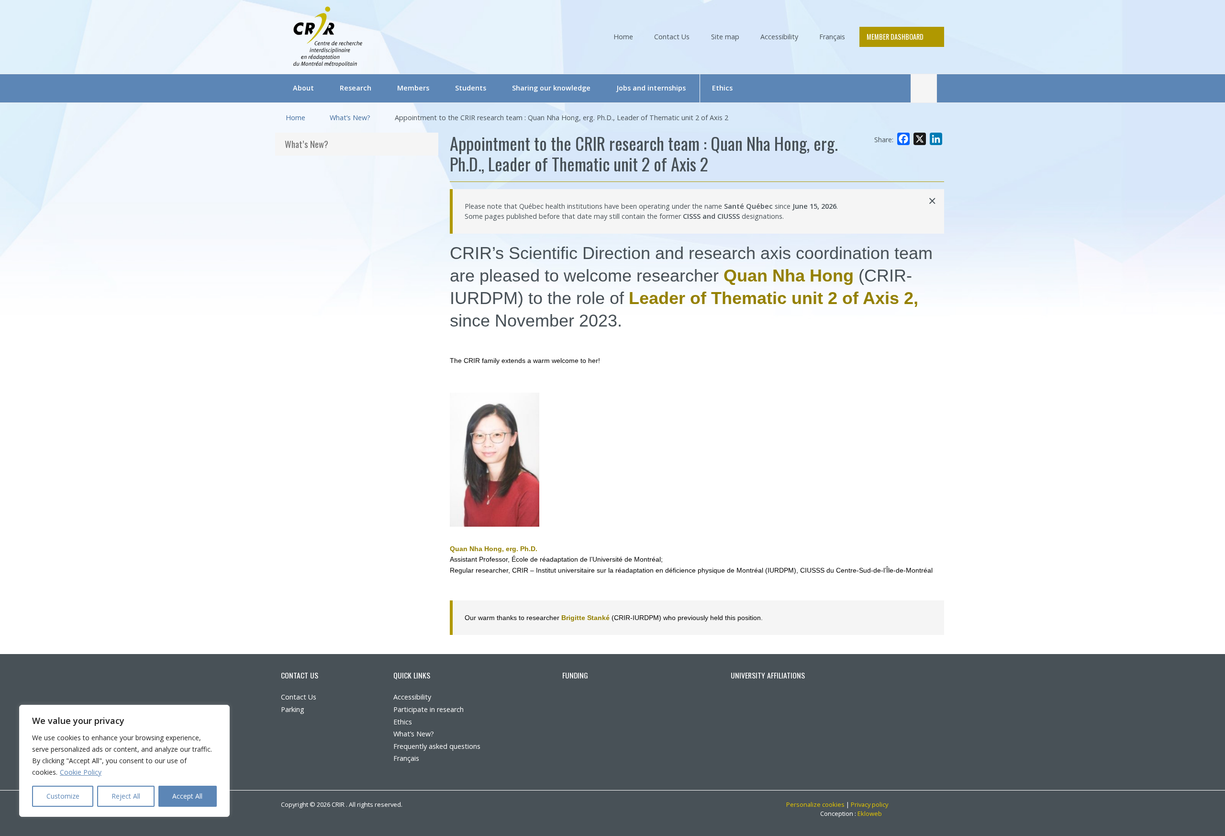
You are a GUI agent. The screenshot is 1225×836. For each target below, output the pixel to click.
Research (355, 87)
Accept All (187, 796)
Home (623, 36)
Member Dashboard (895, 37)
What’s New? (350, 117)
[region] (124, 761)
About (303, 87)
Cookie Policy (80, 772)
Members (413, 87)
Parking (292, 709)
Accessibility (779, 36)
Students (470, 87)
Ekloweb (873, 813)
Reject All (125, 796)
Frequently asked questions (436, 746)
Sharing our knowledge (551, 87)
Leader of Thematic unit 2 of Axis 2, (773, 298)
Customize (62, 796)
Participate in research (428, 709)
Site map (725, 36)
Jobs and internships (651, 87)
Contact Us (672, 36)
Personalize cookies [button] (815, 804)
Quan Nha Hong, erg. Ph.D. (493, 549)
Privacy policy (869, 804)
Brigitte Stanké (585, 617)
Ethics (722, 87)
